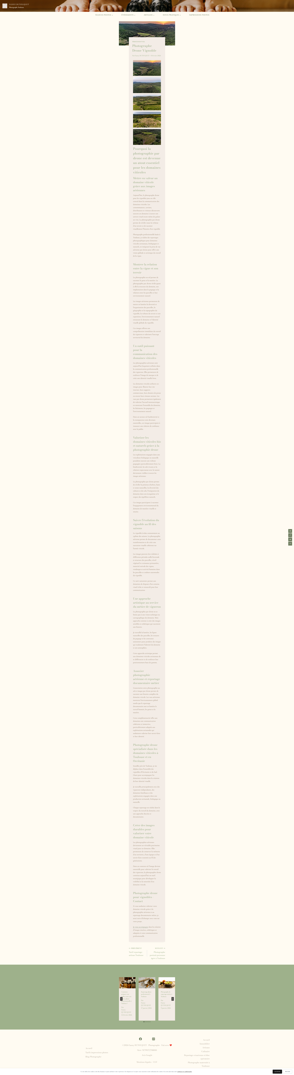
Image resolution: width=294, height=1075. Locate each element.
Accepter (277, 1071)
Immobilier (205, 1043)
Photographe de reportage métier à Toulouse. (166, 994)
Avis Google (147, 1055)
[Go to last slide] (121, 999)
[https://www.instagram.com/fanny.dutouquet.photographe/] (153, 1039)
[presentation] (127, 982)
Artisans (206, 1047)
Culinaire (205, 1051)
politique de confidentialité (184, 1071)
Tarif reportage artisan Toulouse (136, 952)
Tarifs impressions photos (96, 1052)
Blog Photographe (93, 1056)
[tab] (145, 1021)
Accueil (88, 1048)
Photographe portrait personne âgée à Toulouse (157, 953)
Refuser (287, 1071)
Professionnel (138, 42)
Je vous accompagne (140, 927)
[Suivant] (172, 999)
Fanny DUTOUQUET (142, 55)
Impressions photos (199, 15)
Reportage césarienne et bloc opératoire (197, 1057)
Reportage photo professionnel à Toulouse (146, 994)
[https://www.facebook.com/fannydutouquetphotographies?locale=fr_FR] (140, 1039)
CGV (155, 1062)
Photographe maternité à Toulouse (199, 1064)
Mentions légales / (145, 1062)
